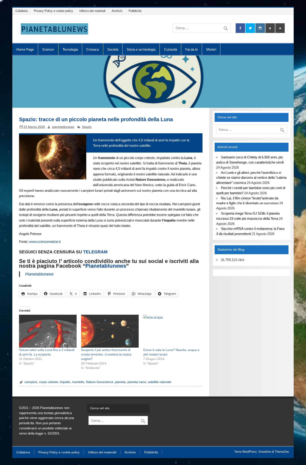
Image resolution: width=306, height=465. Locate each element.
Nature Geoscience (99, 382)
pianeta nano (136, 382)
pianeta (120, 382)
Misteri (211, 49)
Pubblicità (135, 11)
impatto (65, 382)
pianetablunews (63, 127)
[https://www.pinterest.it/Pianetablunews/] (270, 28)
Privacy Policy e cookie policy (53, 11)
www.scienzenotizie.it (44, 241)
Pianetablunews (105, 266)
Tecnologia (70, 49)
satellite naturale (159, 382)
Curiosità (170, 49)
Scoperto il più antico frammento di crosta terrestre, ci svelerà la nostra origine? (106, 354)
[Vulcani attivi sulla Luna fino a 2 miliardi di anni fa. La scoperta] (48, 331)
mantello (78, 382)
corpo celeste (48, 382)
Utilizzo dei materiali (92, 11)
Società (112, 49)
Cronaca (92, 49)
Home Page (25, 49)
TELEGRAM (95, 252)
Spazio (87, 127)
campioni (30, 382)
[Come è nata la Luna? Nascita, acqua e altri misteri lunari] (172, 331)
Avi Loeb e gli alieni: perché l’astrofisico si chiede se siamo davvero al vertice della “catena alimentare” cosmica (251, 178)
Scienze (48, 49)
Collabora (21, 11)
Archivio (117, 11)
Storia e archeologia (141, 49)
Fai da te (191, 49)
